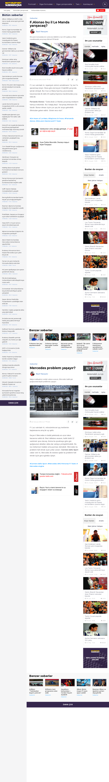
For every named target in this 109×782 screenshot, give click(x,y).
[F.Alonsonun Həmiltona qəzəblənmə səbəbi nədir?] (99, 337)
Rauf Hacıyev (42, 32)
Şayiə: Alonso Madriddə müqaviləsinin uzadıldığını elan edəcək (12, 301)
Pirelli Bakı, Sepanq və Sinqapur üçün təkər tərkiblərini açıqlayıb (13, 215)
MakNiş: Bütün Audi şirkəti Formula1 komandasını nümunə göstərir (13, 170)
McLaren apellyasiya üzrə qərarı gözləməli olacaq (13, 271)
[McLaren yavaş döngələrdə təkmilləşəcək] (68, 337)
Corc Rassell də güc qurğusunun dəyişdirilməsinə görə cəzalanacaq (13, 149)
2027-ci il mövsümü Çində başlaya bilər (10, 349)
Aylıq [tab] (103, 46)
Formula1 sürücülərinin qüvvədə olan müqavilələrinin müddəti (13, 96)
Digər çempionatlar (64, 4)
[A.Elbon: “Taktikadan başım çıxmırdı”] (36, 682)
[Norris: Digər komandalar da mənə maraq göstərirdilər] (95, 124)
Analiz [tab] (101, 175)
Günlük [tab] (87, 46)
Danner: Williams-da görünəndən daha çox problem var (13, 51)
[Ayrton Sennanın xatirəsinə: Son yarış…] (95, 283)
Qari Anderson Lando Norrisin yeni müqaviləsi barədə (12, 77)
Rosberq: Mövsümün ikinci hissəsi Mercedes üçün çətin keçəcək (12, 253)
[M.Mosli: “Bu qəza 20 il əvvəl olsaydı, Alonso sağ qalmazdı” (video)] (83, 337)
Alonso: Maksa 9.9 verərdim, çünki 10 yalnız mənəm (11, 375)
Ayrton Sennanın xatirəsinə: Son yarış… (95, 293)
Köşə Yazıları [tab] (89, 175)
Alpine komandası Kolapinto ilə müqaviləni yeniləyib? (12, 232)
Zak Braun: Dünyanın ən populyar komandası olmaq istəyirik (11, 159)
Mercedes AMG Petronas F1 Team (62, 464)
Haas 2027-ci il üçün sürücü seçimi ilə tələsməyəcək (11, 224)
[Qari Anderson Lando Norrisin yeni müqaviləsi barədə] (95, 189)
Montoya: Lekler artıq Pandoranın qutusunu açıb (11, 60)
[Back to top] (103, 776)
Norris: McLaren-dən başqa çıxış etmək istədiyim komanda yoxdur (13, 87)
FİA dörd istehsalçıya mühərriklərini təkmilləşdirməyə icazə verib (13, 280)
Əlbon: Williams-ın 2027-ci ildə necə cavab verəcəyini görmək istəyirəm (13, 21)
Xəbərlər (34, 18)
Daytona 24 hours (56, 118)
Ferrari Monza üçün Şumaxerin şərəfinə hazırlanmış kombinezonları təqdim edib (12, 180)
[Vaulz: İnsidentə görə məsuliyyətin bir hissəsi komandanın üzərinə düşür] (95, 146)
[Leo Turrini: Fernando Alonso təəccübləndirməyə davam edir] (95, 213)
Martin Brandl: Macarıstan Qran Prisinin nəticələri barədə (94, 248)
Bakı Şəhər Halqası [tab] (95, 180)
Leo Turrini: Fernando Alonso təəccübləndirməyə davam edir (95, 224)
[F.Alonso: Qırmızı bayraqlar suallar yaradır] (52, 337)
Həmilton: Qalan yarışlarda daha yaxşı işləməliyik (13, 311)
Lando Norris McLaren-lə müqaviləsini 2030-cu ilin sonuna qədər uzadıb (13, 106)
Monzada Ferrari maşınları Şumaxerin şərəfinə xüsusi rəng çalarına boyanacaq (13, 393)
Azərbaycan (88, 4)
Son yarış (7, 10)
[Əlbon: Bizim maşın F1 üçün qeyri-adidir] (83, 682)
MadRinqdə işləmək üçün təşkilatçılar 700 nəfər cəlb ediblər (11, 117)
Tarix (78, 4)
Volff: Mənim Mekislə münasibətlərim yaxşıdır (10, 190)
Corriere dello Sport (39, 464)
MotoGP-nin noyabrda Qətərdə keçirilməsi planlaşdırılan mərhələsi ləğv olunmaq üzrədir (13, 127)
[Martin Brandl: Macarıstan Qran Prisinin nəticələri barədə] (95, 237)
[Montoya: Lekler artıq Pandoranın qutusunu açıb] (95, 77)
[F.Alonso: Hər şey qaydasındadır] (36, 337)
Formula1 (32, 4)
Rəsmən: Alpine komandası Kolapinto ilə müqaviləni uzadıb (13, 207)
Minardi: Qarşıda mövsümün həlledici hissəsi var (11, 383)
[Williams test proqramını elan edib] (52, 682)
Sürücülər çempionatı (20, 10)
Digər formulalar (46, 4)
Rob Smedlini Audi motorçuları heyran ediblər (12, 69)
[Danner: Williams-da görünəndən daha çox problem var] (95, 99)
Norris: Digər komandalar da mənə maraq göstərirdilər (12, 31)
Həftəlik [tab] (95, 46)
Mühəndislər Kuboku (38, 10)
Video (102, 10)
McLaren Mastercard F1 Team (49, 121)
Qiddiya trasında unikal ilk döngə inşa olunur (11, 366)
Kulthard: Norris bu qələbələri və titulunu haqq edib (13, 330)
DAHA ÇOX (13, 403)
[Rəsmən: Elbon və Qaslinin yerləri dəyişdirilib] (99, 682)
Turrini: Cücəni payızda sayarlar (93, 271)
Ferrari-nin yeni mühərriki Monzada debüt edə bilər (11, 262)
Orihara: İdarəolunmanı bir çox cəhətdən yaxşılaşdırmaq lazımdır (12, 138)
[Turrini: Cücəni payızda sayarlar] (95, 261)
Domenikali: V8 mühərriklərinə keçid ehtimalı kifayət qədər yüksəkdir (12, 291)
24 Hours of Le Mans (39, 118)
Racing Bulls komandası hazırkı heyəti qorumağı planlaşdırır (12, 198)
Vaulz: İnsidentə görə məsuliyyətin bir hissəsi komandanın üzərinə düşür (11, 40)
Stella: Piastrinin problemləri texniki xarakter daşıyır (11, 358)
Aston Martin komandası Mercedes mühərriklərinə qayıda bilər (11, 242)
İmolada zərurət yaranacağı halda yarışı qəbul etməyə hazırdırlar (11, 321)
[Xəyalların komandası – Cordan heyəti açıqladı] (68, 682)
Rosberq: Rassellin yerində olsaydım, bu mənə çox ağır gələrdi (11, 340)
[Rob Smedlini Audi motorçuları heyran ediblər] (95, 55)
